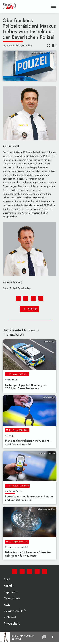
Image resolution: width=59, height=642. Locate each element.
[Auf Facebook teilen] (18, 298)
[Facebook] (22, 571)
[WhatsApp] (14, 571)
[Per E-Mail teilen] (40, 298)
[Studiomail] (37, 571)
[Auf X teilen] (25, 298)
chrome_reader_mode (54, 45)
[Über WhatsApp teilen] (33, 298)
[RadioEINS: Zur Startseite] (26, 6)
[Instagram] (29, 571)
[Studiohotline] (44, 571)
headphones (48, 45)
